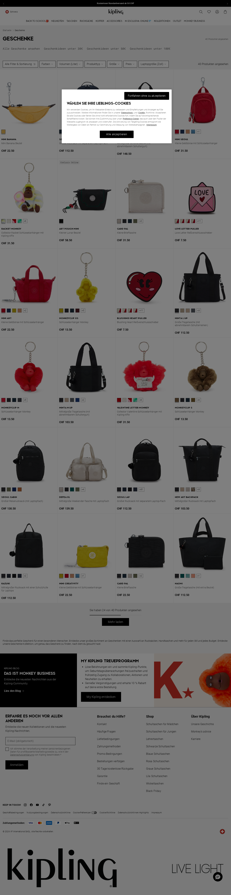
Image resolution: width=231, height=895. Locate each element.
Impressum (151, 125)
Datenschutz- (127, 113)
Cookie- (141, 113)
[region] (117, 116)
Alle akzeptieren (116, 134)
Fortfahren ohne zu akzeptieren (147, 95)
